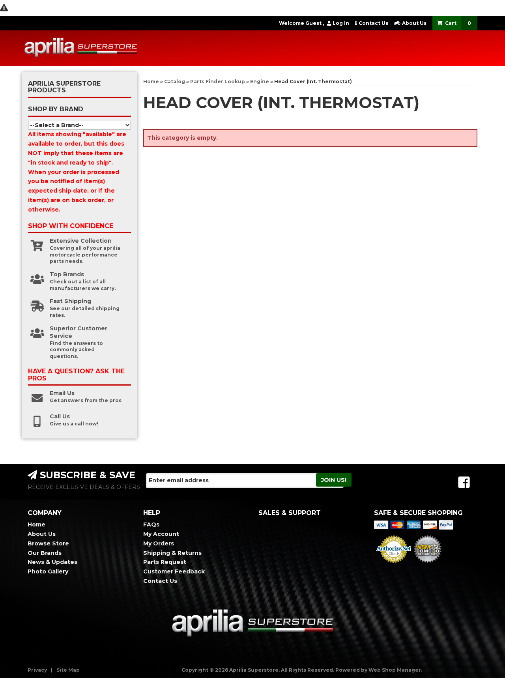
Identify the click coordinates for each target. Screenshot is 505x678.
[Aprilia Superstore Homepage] (81, 48)
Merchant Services (393, 565)
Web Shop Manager (394, 670)
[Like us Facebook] (463, 482)
